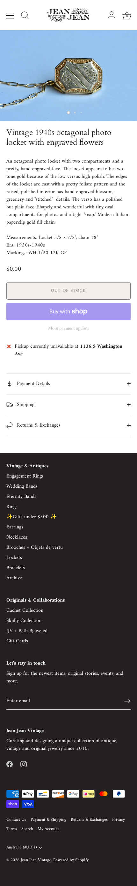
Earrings (14, 527)
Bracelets (15, 567)
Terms (11, 829)
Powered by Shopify (71, 860)
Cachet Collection (24, 610)
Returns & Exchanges (38, 425)
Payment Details (32, 383)
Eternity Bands (21, 496)
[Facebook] (9, 763)
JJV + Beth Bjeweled (26, 630)
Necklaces (16, 537)
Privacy (118, 820)
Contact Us (16, 820)
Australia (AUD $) (21, 847)
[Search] (25, 16)
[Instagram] (23, 763)
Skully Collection (23, 620)
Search (27, 829)
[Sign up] (127, 701)
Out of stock (68, 290)
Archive (14, 578)
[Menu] (10, 16)
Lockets (14, 557)
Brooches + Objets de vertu (34, 547)
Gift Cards (17, 641)
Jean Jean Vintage (36, 860)
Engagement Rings (25, 476)
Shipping (24, 404)
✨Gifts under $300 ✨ (31, 517)
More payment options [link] (68, 328)
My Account (48, 829)
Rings (12, 506)
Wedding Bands (22, 486)
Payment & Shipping (48, 820)
